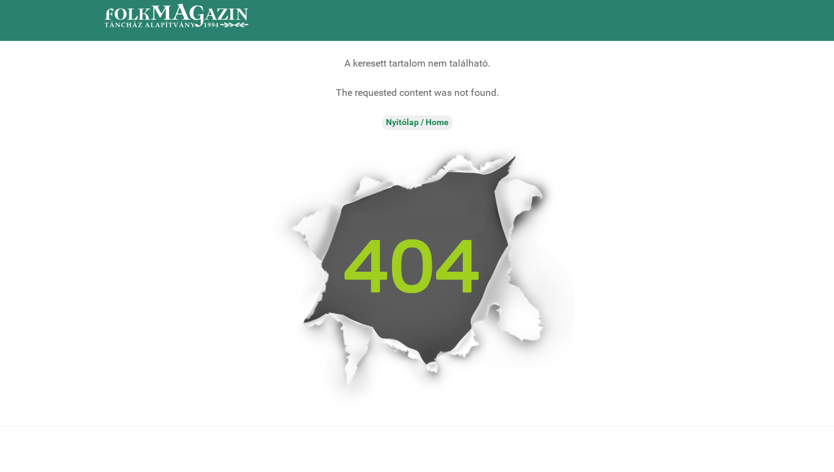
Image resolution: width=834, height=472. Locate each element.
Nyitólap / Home (417, 122)
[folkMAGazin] (176, 15)
